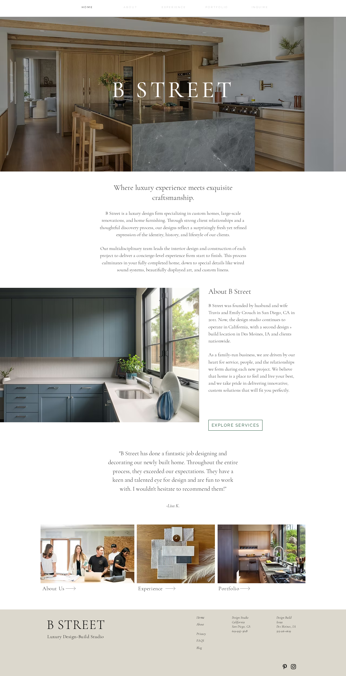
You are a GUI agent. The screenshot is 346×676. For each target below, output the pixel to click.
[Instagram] (293, 666)
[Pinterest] (284, 666)
